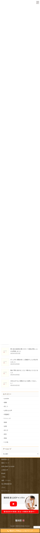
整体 (5, 438)
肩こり (6, 406)
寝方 (5, 434)
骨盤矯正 (6, 414)
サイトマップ (5, 491)
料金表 (3, 473)
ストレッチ (7, 418)
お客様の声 (4, 470)
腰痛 (5, 402)
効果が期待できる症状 (7, 466)
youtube (6, 398)
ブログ (3, 487)
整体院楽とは (5, 459)
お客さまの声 (8, 410)
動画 (5, 422)
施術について (5, 463)
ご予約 (3, 477)
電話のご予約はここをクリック (21, 531)
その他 (6, 442)
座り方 (6, 430)
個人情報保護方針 (6, 484)
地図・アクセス (6, 480)
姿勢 (5, 426)
